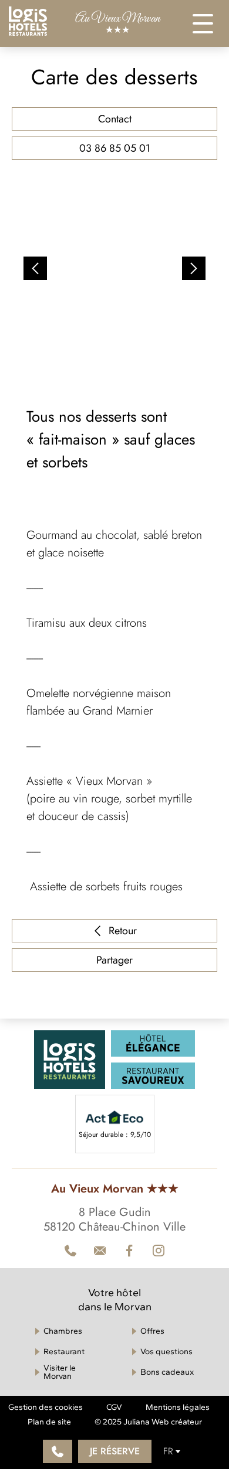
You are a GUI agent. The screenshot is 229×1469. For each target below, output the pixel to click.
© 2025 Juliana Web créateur (148, 1422)
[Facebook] (129, 1250)
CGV (114, 1407)
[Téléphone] (70, 1250)
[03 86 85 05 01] (57, 1451)
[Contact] (158, 1250)
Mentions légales (178, 1407)
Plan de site (49, 1422)
